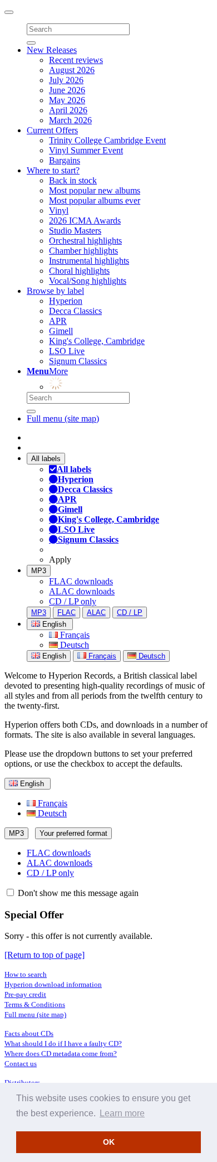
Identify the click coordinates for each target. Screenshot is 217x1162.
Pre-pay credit (25, 994)
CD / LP (129, 612)
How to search (25, 974)
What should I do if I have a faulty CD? (63, 1043)
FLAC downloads (81, 581)
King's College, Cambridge (97, 341)
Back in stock (73, 180)
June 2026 (67, 90)
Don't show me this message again (77, 893)
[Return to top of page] (44, 955)
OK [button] (109, 1141)
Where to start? (53, 170)
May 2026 (67, 100)
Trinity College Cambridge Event (107, 140)
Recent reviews (76, 60)
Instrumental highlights (89, 260)
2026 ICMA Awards (85, 220)
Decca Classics (75, 311)
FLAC (66, 612)
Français (74, 635)
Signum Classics (78, 361)
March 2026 (70, 120)
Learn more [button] (122, 1113)
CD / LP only (72, 601)
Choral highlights (79, 270)
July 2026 (66, 80)
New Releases (52, 50)
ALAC (96, 612)
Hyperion (65, 301)
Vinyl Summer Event (86, 150)
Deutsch (73, 645)
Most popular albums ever (94, 200)
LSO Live (67, 351)
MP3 (38, 571)
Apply (60, 559)
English (53, 656)
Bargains (64, 160)
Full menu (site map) (63, 418)
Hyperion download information (53, 984)
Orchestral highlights (85, 240)
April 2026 (68, 110)
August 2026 (72, 70)
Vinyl (58, 210)
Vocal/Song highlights (87, 280)
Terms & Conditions (34, 1004)
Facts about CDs (28, 1033)
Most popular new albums (94, 190)
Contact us (20, 1063)
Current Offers (52, 130)
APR (58, 321)
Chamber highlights (83, 250)
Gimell (61, 331)
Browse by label (55, 291)
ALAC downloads (82, 591)
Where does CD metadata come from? (60, 1053)
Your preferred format (73, 833)
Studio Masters (75, 230)
